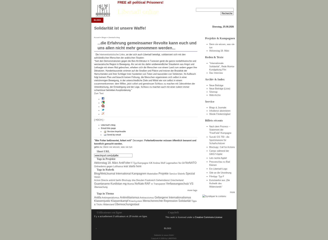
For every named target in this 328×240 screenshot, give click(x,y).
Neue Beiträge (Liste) (219, 88)
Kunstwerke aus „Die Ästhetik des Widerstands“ (219, 183)
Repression (171, 200)
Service (173, 173)
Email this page (108, 128)
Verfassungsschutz (177, 183)
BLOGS (97, 20)
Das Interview (216, 73)
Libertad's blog (114, 37)
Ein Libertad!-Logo (218, 169)
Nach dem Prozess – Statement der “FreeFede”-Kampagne (220, 129)
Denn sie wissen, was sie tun (117, 147)
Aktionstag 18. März (106, 162)
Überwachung (100, 187)
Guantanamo (102, 183)
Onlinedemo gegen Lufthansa (108, 166)
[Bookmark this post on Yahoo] (103, 114)
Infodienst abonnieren (219, 111)
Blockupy (126, 180)
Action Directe (101, 180)
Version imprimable (116, 131)
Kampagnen (139, 173)
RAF (147, 183)
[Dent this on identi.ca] (103, 106)
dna (133, 180)
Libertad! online (138, 11)
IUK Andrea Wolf (157, 163)
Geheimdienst (163, 180)
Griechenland (176, 180)
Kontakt (230, 5)
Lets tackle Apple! (218, 158)
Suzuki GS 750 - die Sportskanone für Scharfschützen (219, 140)
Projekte (164, 173)
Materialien (152, 173)
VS (191, 183)
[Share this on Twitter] (103, 110)
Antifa (97, 197)
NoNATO (190, 162)
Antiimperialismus (110, 197)
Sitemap (213, 92)
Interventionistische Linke (112, 54)
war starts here (132, 166)
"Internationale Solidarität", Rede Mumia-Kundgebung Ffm (222, 66)
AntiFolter (125, 162)
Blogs (104, 37)
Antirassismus (147, 197)
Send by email (114, 135)
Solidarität (184, 200)
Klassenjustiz (102, 200)
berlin (118, 180)
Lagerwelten (172, 163)
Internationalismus (180, 197)
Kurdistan (116, 183)
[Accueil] (102, 10)
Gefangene (161, 197)
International (123, 173)
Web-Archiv (215, 95)
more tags (192, 190)
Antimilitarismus (129, 197)
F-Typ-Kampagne (139, 163)
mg (125, 183)
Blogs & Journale (217, 107)
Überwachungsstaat (127, 204)
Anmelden (218, 5)
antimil (112, 180)
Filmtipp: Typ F (216, 176)
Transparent (159, 184)
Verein (97, 177)
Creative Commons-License (208, 217)
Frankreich (150, 180)
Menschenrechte (153, 200)
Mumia (130, 184)
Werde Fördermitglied (219, 114)
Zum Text (99, 93)
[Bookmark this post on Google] (103, 103)
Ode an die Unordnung (220, 172)
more (232, 192)
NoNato (139, 183)
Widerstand (108, 204)
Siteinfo (181, 173)
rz (152, 184)
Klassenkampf (119, 200)
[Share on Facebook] (103, 99)
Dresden (140, 180)
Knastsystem (135, 201)
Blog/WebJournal (104, 173)
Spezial (190, 173)
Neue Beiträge (216, 85)
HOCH (98, 120)
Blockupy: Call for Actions (222, 147)
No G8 (181, 163)
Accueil (97, 37)
